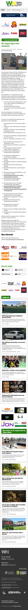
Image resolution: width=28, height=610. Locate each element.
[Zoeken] (23, 10)
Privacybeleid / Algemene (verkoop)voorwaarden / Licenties (9, 601)
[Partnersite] (9, 573)
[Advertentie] (5, 25)
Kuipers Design (17, 606)
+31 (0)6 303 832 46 (6, 587)
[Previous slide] (2, 592)
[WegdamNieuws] (14, 4)
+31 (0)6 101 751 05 (6, 585)
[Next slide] (25, 592)
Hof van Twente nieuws (6, 50)
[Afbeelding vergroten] (14, 61)
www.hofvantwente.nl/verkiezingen (15, 239)
